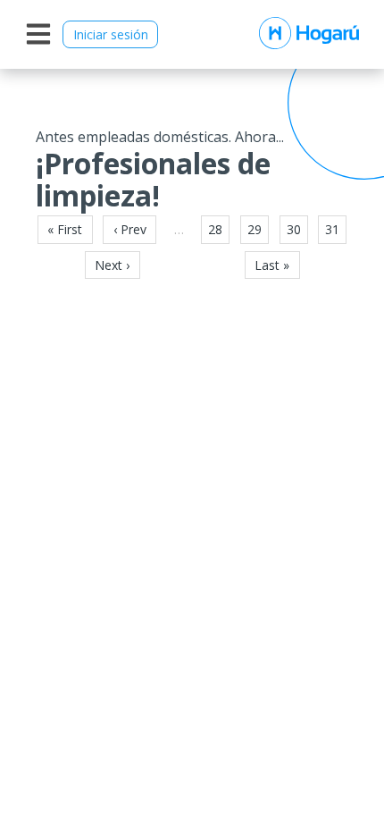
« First (64, 229)
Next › (112, 265)
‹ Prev (129, 229)
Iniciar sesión (110, 34)
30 (294, 229)
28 (215, 229)
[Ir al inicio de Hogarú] (309, 34)
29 (254, 229)
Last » (272, 265)
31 (332, 229)
